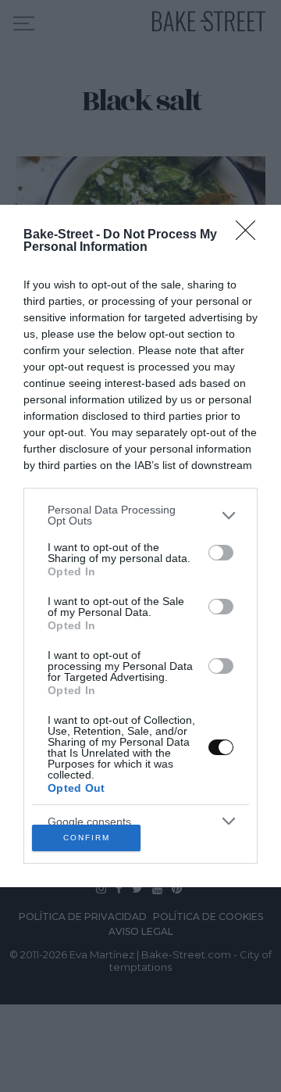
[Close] (250, 235)
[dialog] (140, 545)
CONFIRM (86, 837)
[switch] (220, 552)
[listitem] (140, 515)
